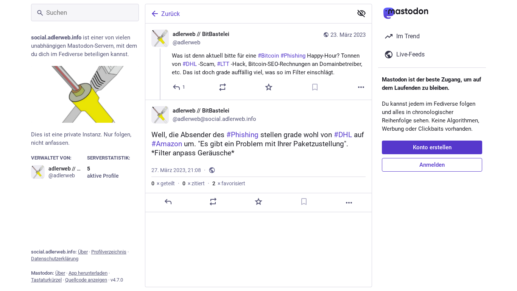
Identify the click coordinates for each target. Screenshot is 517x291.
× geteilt (163, 183)
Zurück (170, 13)
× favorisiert (228, 183)
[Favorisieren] (268, 87)
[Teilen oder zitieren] (222, 87)
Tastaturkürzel (46, 280)
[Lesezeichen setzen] (314, 87)
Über (83, 252)
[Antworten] (168, 201)
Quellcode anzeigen (86, 280)
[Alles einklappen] (361, 13)
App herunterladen (88, 273)
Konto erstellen (432, 147)
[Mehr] (361, 87)
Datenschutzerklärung (54, 258)
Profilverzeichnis (108, 252)
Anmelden (432, 164)
